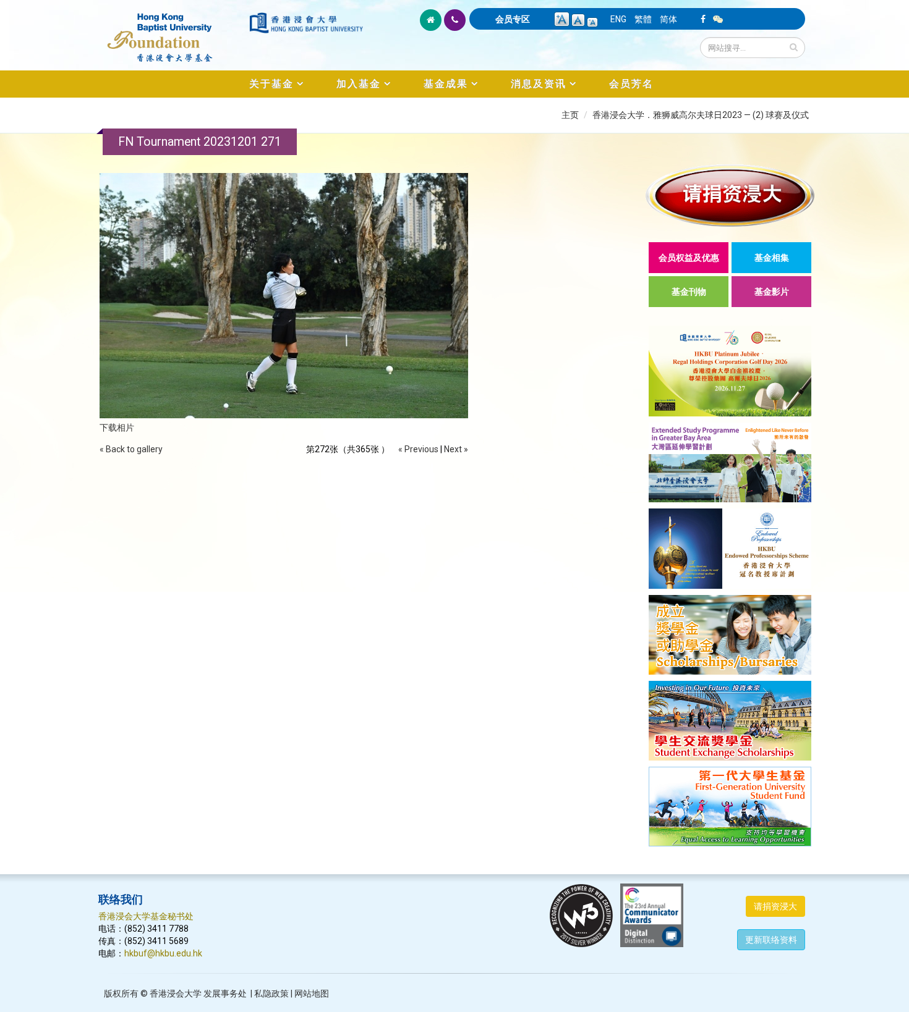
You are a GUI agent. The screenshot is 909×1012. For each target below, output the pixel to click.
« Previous (418, 449)
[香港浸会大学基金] (173, 31)
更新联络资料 (771, 940)
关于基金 (271, 84)
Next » (456, 449)
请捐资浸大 (775, 906)
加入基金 (358, 84)
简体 (668, 19)
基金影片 (771, 292)
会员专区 (512, 19)
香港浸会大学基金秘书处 (146, 916)
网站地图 (311, 993)
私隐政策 (271, 993)
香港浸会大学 (176, 993)
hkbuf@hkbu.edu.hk (163, 953)
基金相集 (771, 258)
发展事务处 (225, 993)
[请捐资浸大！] (730, 195)
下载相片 (117, 427)
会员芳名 (631, 84)
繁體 (643, 19)
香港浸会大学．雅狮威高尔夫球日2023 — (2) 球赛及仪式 (700, 115)
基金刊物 (689, 292)
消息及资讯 (538, 84)
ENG (618, 19)
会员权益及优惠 (689, 258)
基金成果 (446, 84)
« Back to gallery (131, 449)
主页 (570, 115)
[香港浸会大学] (306, 22)
